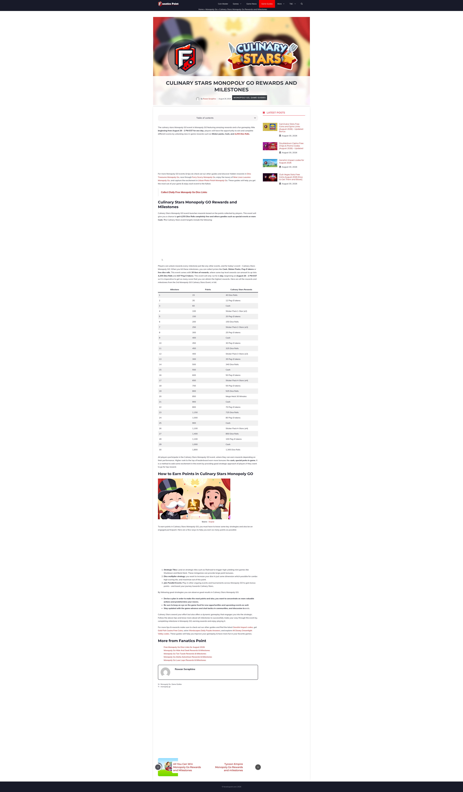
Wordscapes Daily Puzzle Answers (204, 630)
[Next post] (258, 767)
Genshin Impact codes (243, 627)
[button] (301, 4)
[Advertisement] (208, 155)
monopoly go (165, 687)
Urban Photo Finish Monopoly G (212, 180)
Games (236, 4)
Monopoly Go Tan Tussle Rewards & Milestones (185, 653)
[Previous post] (158, 767)
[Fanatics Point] (168, 4)
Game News (251, 4)
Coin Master (223, 4)
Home (201, 9)
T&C (291, 4)
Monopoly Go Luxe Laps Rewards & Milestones (185, 660)
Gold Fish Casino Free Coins (170, 630)
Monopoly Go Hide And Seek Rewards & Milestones (187, 650)
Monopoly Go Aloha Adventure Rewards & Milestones (188, 657)
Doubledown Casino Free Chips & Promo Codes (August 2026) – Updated (291, 146)
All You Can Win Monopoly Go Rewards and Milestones (187, 767)
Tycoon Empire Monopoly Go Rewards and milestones (229, 767)
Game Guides (267, 4)
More (279, 4)
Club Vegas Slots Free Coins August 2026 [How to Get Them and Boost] (291, 177)
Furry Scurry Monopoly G (203, 177)
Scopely (211, 522)
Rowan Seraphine (209, 99)
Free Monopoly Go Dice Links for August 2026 (184, 647)
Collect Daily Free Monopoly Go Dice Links (184, 192)
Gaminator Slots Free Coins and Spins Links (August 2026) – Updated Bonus (291, 128)
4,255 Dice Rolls (242, 134)
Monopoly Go (211, 9)
